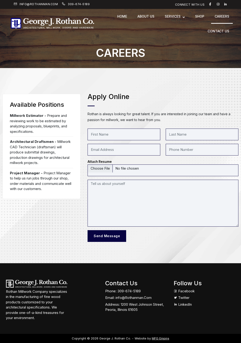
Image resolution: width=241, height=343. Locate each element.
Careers (222, 16)
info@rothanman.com (38, 4)
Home (122, 16)
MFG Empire (160, 338)
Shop (199, 16)
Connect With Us (190, 4)
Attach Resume (100, 162)
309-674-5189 (78, 4)
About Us (145, 16)
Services (173, 16)
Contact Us (218, 31)
